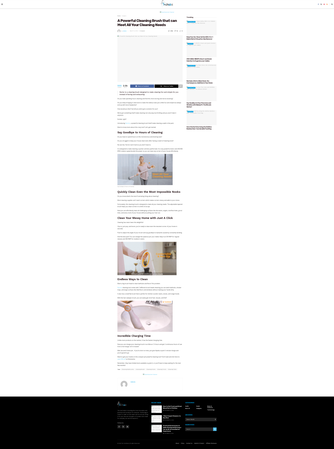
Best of (187, 408)
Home (118, 15)
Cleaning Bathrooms (128, 369)
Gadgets (124, 15)
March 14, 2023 (134, 31)
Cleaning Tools (161, 369)
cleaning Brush (140, 369)
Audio (187, 406)
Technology (191, 21)
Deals (198, 406)
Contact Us (189, 443)
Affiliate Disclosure (211, 443)
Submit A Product (199, 443)
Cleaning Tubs (172, 369)
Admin (125, 31)
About (177, 443)
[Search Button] (215, 429)
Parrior (127, 123)
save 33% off (121, 359)
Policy (182, 443)
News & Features (210, 406)
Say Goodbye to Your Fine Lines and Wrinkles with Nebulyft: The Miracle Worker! (199, 105)
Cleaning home (151, 369)
